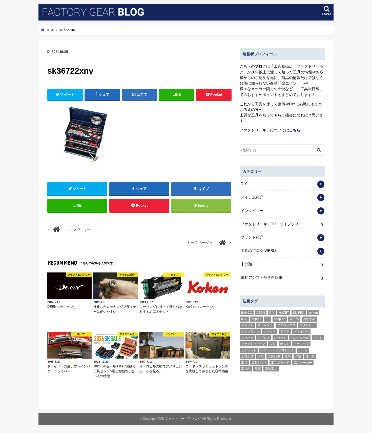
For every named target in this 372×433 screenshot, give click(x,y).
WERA (294, 319)
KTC (244, 319)
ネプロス (264, 338)
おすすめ (309, 319)
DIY (244, 184)
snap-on (279, 319)
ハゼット (280, 338)
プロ (273, 344)
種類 (258, 368)
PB (267, 319)
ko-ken (313, 312)
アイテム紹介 (252, 197)
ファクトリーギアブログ (183, 419)
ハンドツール (300, 338)
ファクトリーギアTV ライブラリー (271, 224)
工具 (244, 362)
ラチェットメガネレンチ (277, 350)
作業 (298, 356)
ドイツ (284, 331)
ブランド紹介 (252, 237)
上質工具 (247, 356)
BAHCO (246, 312)
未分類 (246, 264)
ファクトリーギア (253, 344)
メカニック (301, 344)
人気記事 (274, 356)
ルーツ (302, 350)
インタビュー (252, 211)
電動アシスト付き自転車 (261, 277)
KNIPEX (298, 312)
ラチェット (248, 350)
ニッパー (247, 338)
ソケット (270, 331)
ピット (317, 338)
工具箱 (245, 368)
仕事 (288, 356)
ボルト (284, 344)
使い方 (310, 356)
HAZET (284, 312)
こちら (294, 130)
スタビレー (307, 325)
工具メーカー (303, 362)
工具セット (259, 362)
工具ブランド (280, 362)
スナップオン (250, 331)
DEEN (260, 312)
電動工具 (271, 368)
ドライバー (301, 331)
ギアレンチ (265, 325)
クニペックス (286, 325)
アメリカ (247, 325)
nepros (256, 319)
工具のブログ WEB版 (259, 251)
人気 (261, 356)
